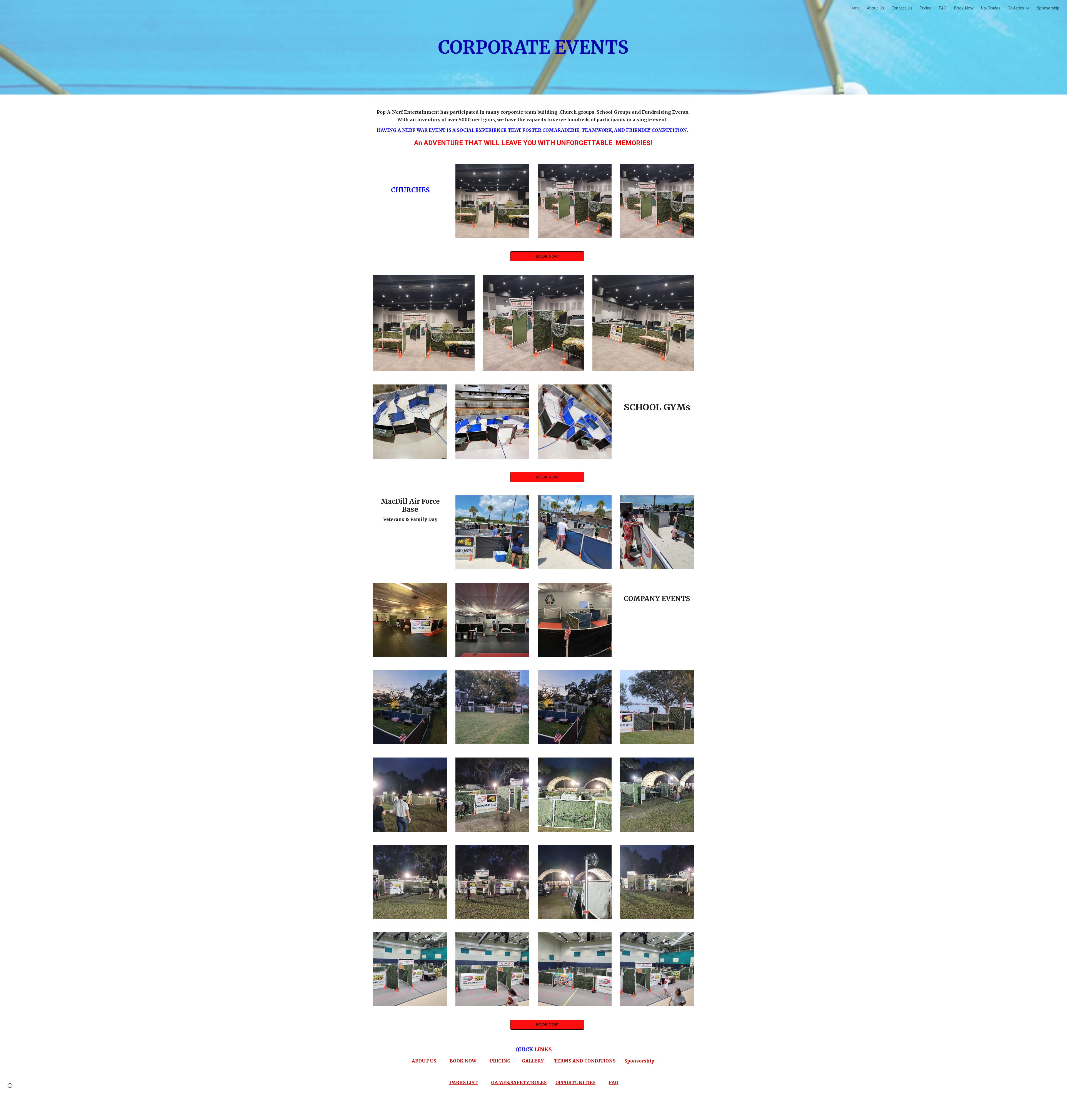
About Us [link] (875, 8)
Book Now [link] (964, 8)
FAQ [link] (943, 8)
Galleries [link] (1016, 8)
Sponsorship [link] (1048, 8)
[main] (533, 47)
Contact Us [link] (901, 8)
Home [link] (854, 8)
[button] (10, 1085)
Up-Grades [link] (990, 8)
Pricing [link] (925, 8)
